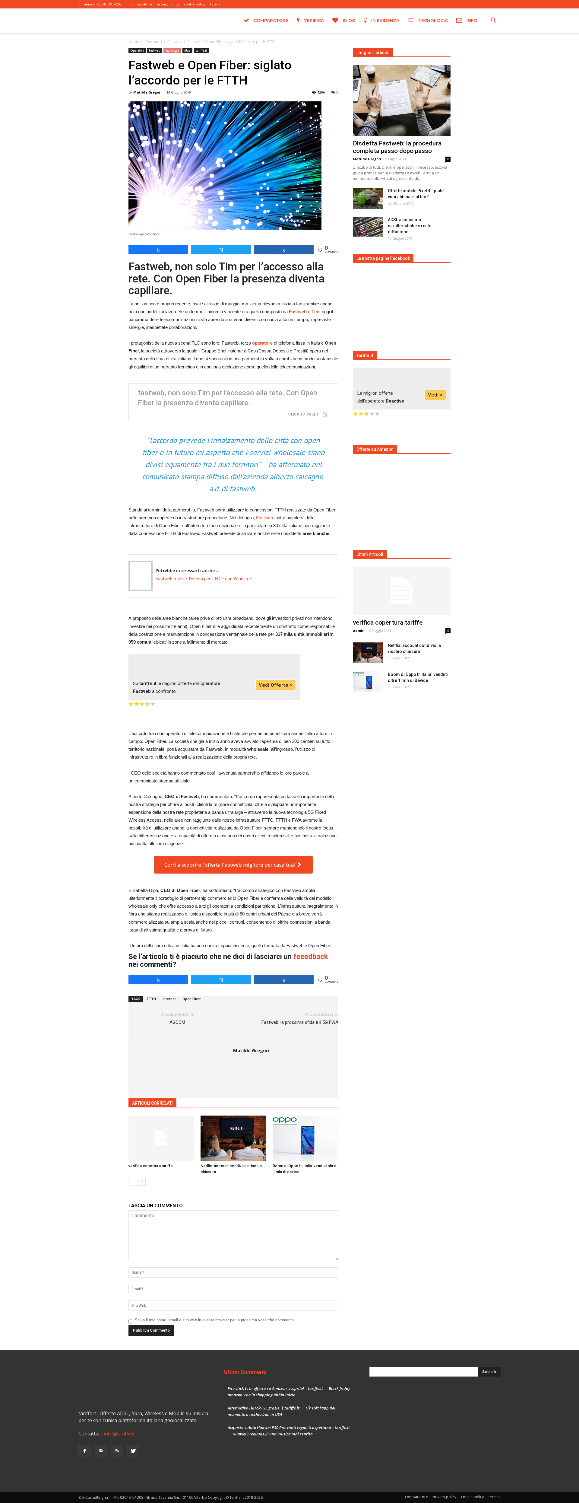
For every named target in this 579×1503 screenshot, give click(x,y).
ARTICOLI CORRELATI (152, 1103)
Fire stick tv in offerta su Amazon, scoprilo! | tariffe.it (275, 1388)
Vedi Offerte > (276, 685)
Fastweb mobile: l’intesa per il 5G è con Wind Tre (203, 578)
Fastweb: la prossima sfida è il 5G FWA (299, 1022)
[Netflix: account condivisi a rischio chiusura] (233, 1138)
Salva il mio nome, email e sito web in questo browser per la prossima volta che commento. (215, 1320)
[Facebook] (466, 4)
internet (169, 998)
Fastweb (175, 41)
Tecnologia (432, 20)
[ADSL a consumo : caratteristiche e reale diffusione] (368, 227)
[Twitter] (496, 4)
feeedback (310, 956)
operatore (262, 342)
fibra (187, 50)
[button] (493, 21)
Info (471, 20)
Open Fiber (191, 998)
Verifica (313, 20)
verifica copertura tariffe (150, 1166)
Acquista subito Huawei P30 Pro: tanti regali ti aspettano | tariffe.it (289, 1427)
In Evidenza (384, 20)
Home (133, 41)
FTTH (151, 998)
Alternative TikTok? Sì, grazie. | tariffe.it (263, 1408)
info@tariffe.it (119, 1433)
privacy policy (168, 4)
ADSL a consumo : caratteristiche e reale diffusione (409, 225)
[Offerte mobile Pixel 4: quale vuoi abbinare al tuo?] (368, 198)
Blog (348, 20)
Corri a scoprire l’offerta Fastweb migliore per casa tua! (231, 864)
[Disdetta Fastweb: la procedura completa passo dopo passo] (402, 100)
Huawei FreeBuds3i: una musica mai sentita (273, 1434)
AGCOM (177, 1022)
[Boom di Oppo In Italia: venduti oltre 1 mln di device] (305, 1138)
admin (359, 630)
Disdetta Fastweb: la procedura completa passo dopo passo (397, 147)
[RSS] (486, 4)
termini (216, 4)
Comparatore (270, 20)
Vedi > (435, 395)
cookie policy (194, 4)
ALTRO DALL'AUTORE (200, 1103)
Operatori (153, 41)
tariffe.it (201, 50)
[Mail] (476, 4)
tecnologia (172, 50)
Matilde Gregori (147, 92)
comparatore (141, 4)
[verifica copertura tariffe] (161, 1138)
